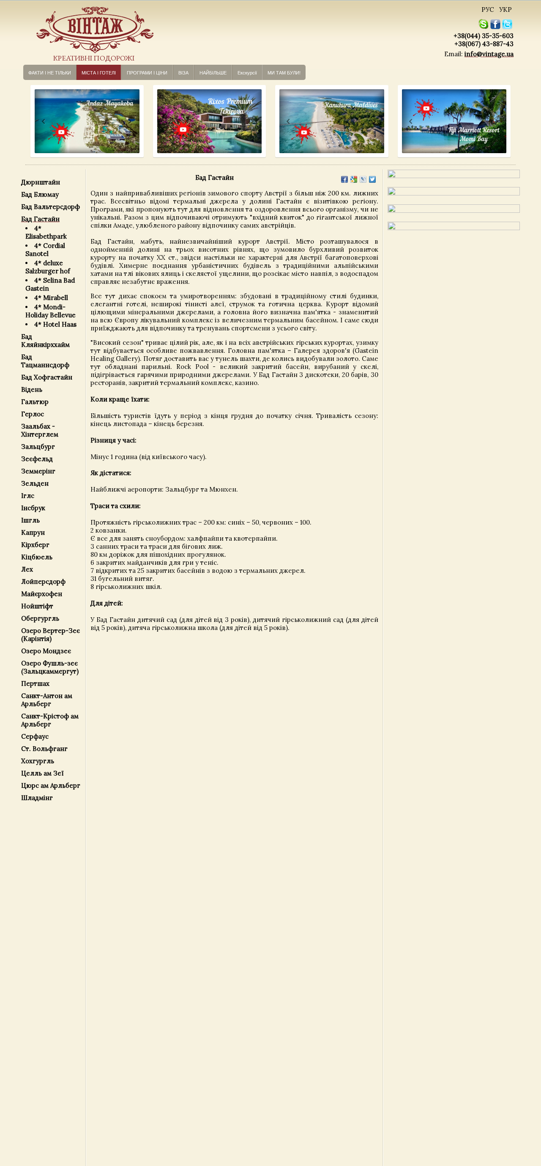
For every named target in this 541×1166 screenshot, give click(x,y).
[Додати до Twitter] (372, 179)
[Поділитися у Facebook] (344, 179)
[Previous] (35, 121)
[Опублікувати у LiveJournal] (363, 179)
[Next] (129, 121)
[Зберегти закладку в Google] (353, 179)
